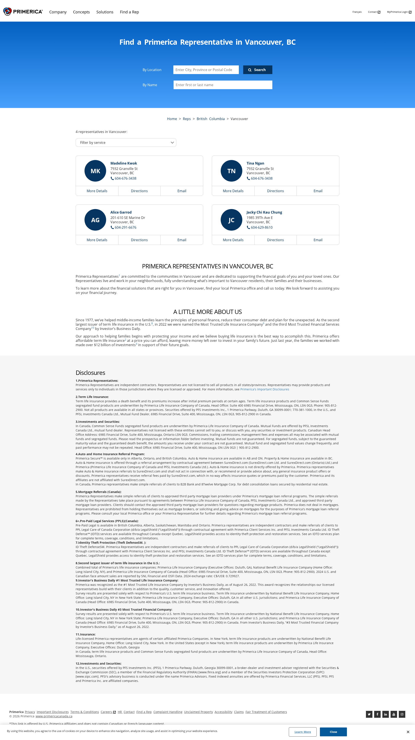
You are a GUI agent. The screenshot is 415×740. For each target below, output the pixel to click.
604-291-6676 (125, 227)
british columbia (211, 118)
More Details (97, 191)
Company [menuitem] (58, 11)
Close (333, 732)
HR (120, 712)
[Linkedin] (385, 714)
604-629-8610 (262, 227)
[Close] (408, 732)
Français (357, 11)
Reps (187, 118)
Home (172, 118)
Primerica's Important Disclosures (264, 389)
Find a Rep (144, 712)
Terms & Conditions (84, 712)
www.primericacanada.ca (54, 716)
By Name (150, 84)
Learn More (303, 732)
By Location (152, 69)
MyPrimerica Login (398, 11)
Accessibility (223, 712)
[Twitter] (369, 714)
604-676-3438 (125, 178)
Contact (372, 11)
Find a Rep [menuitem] (129, 11)
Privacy (30, 712)
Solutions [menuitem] (104, 11)
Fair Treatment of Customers (266, 712)
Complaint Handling (167, 712)
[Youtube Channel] (394, 714)
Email (181, 191)
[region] (207, 732)
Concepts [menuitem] (81, 11)
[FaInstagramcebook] (402, 714)
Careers (107, 712)
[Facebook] (377, 714)
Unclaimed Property (198, 712)
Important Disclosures (53, 712)
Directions (139, 191)
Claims (239, 712)
